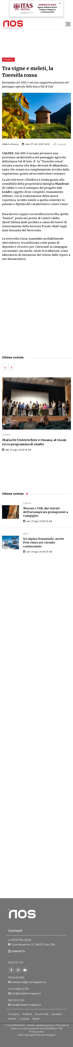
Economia (41, 1014)
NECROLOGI (16, 1000)
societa (6, 434)
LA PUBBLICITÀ (18, 988)
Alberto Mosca (10, 144)
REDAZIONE (16, 977)
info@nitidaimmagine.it (26, 993)
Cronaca (13, 1014)
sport (26, 533)
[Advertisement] (36, 311)
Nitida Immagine (46, 1035)
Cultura (24, 1018)
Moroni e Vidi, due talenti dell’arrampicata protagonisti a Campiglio (45, 512)
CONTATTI (18, 951)
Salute (12, 1018)
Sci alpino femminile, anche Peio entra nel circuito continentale (43, 542)
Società (56, 1014)
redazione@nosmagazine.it (28, 982)
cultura (27, 503)
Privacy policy (36, 1031)
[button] (5, 368)
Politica (27, 1014)
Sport (36, 1018)
